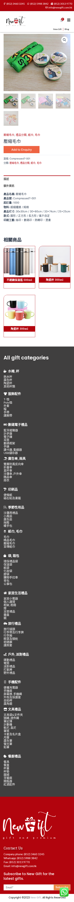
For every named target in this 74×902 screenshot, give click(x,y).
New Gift (57, 29)
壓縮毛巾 (9, 134)
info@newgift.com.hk (23, 866)
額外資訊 (9, 185)
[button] (64, 40)
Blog (67, 29)
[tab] (37, 178)
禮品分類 (21, 134)
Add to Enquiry (21, 149)
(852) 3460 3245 (34, 854)
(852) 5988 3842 (27, 858)
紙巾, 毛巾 (34, 134)
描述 (6, 179)
